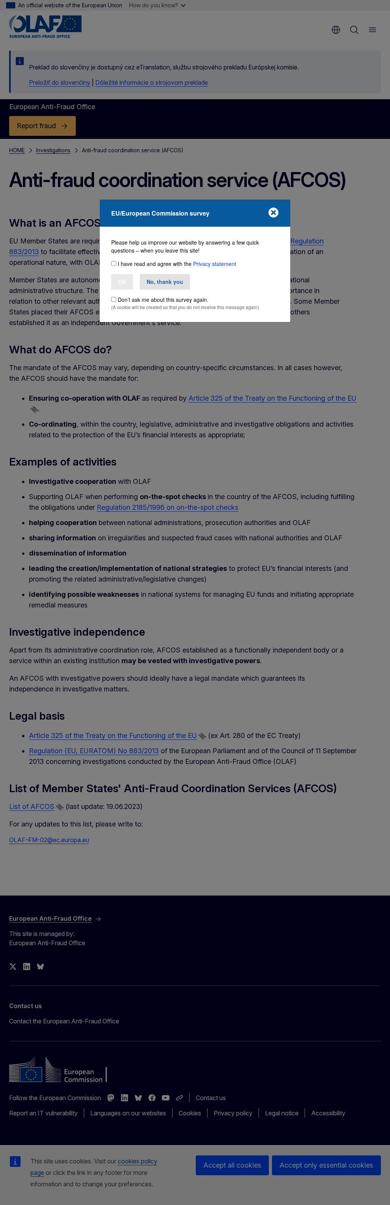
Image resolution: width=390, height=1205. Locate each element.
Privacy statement (214, 263)
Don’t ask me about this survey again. (163, 299)
